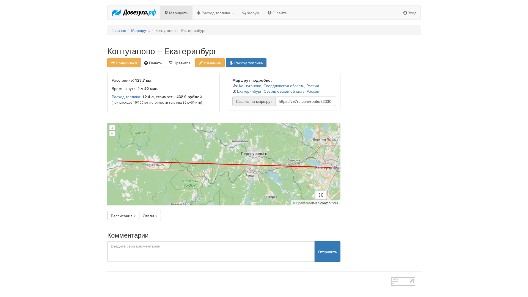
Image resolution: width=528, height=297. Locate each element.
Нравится (181, 62)
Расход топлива (215, 12)
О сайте (279, 12)
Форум (252, 12)
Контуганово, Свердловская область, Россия (279, 85)
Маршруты (178, 12)
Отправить (327, 251)
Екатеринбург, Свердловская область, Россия (278, 91)
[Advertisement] (385, 128)
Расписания (122, 215)
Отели (149, 215)
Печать (155, 62)
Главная (118, 30)
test (244, 280)
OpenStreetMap (308, 202)
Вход (411, 12)
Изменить (212, 62)
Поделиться (126, 62)
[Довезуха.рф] (134, 13)
